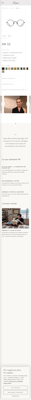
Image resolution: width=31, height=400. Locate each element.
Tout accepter (15, 387)
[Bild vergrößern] (15, 22)
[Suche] (28, 3)
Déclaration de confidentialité (16, 381)
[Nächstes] (28, 104)
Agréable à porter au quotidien (9, 58)
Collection (5, 8)
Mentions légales (7, 383)
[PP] (12, 69)
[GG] (18, 69)
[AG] (3, 71)
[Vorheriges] (3, 104)
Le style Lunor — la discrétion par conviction (12, 52)
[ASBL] (21, 69)
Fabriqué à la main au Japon (9, 60)
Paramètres (15, 396)
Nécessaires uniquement (15, 392)
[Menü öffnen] (3, 2)
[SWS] (3, 69)
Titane (12, 8)
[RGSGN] (6, 69)
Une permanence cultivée (8, 55)
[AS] (24, 69)
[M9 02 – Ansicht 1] (4, 36)
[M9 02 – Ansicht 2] (10, 36)
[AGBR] (27, 69)
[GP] (15, 69)
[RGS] (9, 69)
